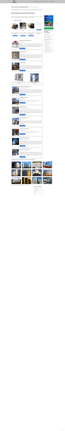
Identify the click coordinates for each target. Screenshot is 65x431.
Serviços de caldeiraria (47, 41)
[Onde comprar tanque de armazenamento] (26, 172)
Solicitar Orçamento (48, 28)
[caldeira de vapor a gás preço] (15, 132)
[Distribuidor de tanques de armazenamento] (47, 172)
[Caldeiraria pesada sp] (16, 172)
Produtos (47, 1)
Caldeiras (15, 20)
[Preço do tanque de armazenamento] (47, 165)
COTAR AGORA (15, 35)
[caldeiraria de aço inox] (15, 110)
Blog (52, 1)
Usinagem (18, 20)
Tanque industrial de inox (47, 43)
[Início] (14, 1)
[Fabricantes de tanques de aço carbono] (37, 172)
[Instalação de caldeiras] (47, 180)
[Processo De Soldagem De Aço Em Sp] (15, 90)
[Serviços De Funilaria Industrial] (15, 141)
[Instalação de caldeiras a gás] (16, 180)
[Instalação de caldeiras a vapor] (26, 180)
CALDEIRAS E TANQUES (36, 188)
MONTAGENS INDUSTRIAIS (37, 190)
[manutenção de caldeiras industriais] (19, 77)
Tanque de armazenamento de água (21, 9)
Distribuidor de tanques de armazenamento (30, 9)
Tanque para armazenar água (47, 49)
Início (36, 1)
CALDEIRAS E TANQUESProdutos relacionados (48, 31)
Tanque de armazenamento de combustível (48, 39)
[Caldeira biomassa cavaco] (15, 101)
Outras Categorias (38, 186)
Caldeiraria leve (46, 44)
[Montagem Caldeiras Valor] (15, 121)
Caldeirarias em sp (46, 46)
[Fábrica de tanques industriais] (26, 165)
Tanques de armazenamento (47, 36)
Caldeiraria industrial (47, 34)
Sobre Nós (41, 1)
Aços (21, 20)
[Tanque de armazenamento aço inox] (37, 180)
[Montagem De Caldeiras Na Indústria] (15, 152)
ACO (34, 193)
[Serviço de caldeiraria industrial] (16, 165)
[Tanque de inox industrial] (37, 165)
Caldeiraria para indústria (39, 9)
